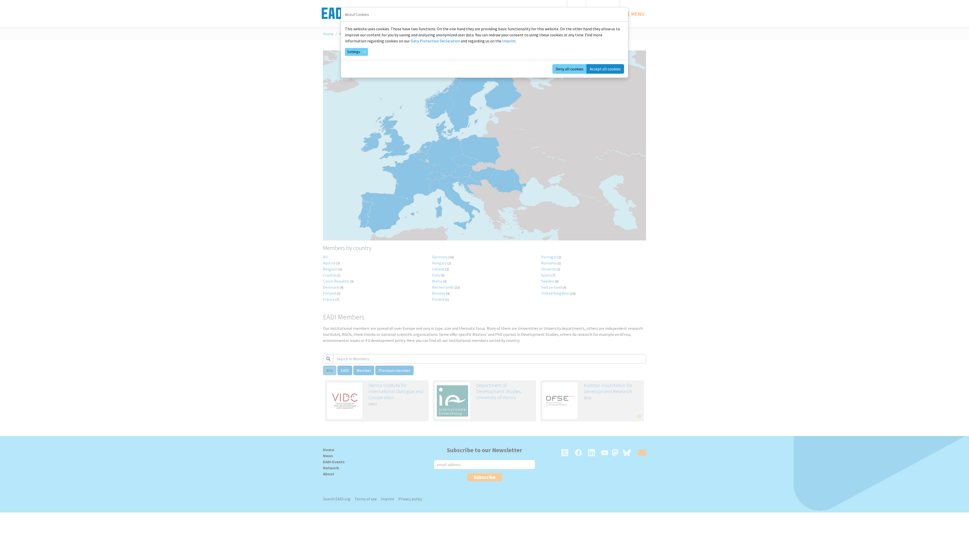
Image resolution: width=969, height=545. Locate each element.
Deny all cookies (569, 68)
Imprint (509, 40)
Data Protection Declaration (435, 40)
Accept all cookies (605, 68)
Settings (353, 51)
